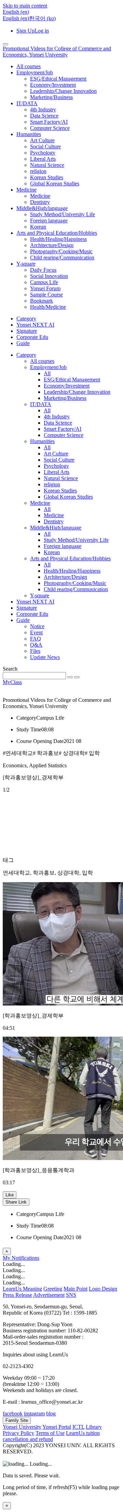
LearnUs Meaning (22, 1289)
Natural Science (47, 165)
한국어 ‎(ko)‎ (42, 18)
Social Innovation (49, 276)
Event (36, 632)
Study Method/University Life (62, 214)
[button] (16, 12)
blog (51, 1413)
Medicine (26, 190)
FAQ (35, 639)
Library (94, 1427)
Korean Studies (46, 177)
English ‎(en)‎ (16, 18)
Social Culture (45, 146)
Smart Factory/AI (49, 122)
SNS (71, 1295)
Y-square (26, 264)
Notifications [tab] (25, 1258)
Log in (42, 31)
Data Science (44, 116)
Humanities (28, 134)
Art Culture (42, 140)
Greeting (52, 1289)
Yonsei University (22, 1427)
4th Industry (43, 109)
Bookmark (41, 301)
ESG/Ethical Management (58, 79)
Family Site (16, 1420)
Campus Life (44, 282)
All (47, 373)
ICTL (78, 1427)
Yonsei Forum (45, 288)
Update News (45, 657)
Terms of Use (50, 1433)
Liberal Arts (43, 159)
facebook (13, 1413)
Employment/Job (34, 72)
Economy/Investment (53, 85)
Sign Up (25, 31)
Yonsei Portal (56, 1427)
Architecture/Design (51, 245)
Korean (38, 227)
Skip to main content (25, 6)
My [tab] (7, 1258)
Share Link (16, 1202)
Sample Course (46, 294)
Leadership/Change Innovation (63, 91)
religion (38, 171)
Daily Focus (43, 270)
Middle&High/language (42, 208)
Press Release (17, 1295)
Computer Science (50, 128)
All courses (28, 66)
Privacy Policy (18, 1433)
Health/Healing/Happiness (58, 239)
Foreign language (49, 220)
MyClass (12, 682)
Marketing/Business (51, 97)
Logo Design (103, 1289)
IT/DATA (27, 103)
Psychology (42, 153)
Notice (37, 626)
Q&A (36, 645)
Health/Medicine (48, 307)
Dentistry (40, 202)
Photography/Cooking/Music (61, 251)
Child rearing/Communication (62, 257)
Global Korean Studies (54, 183)
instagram (34, 1413)
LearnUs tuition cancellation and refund (51, 1436)
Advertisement (49, 1295)
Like (9, 1194)
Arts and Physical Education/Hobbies (56, 233)
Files (35, 651)
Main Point (75, 1289)
